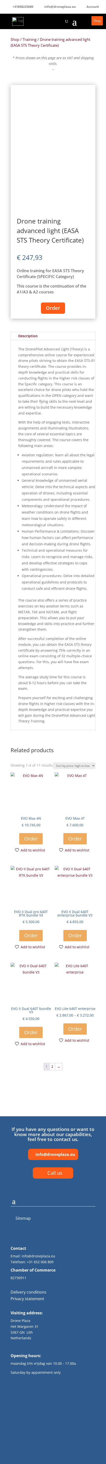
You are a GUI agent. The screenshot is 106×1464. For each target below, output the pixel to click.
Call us (54, 1173)
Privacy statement (27, 1298)
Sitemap (23, 1218)
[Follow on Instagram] (50, 1234)
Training (29, 39)
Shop (97, 21)
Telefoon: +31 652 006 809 (32, 1262)
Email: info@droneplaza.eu (33, 1256)
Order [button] (31, 838)
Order (53, 308)
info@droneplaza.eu (55, 1154)
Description (28, 336)
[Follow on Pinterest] (62, 1235)
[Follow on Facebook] (39, 1235)
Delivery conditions (28, 1292)
